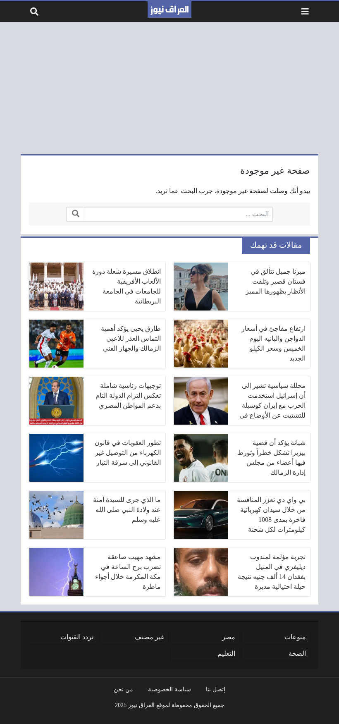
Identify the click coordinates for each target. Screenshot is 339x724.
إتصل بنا (215, 689)
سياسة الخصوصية (169, 689)
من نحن (123, 689)
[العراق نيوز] (169, 9)
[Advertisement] (169, 88)
